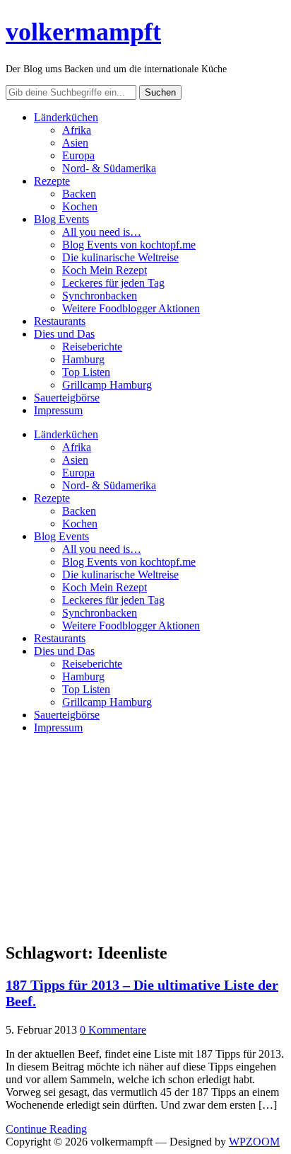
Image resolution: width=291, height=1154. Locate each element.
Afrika (76, 130)
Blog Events (61, 219)
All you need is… (101, 232)
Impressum (58, 410)
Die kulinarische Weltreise (120, 257)
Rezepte (52, 181)
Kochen (79, 206)
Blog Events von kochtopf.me (129, 245)
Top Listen (86, 372)
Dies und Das (64, 334)
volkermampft (83, 32)
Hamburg (83, 359)
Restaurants (59, 321)
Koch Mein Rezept (104, 270)
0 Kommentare (113, 1030)
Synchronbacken (99, 296)
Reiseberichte (92, 347)
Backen (79, 194)
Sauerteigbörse (67, 398)
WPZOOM (254, 1142)
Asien (75, 143)
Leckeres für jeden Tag (113, 283)
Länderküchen (66, 117)
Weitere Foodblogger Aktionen (131, 308)
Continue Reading (46, 1129)
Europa (78, 155)
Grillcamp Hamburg (107, 385)
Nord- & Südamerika (109, 168)
